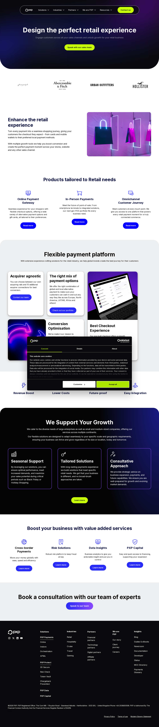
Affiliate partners (91, 658)
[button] (44, 10)
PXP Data (44, 690)
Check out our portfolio (62, 310)
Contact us (126, 10)
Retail (69, 637)
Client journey (116, 645)
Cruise (70, 646)
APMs (43, 656)
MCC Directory (140, 665)
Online (43, 642)
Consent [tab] (44, 349)
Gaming (70, 655)
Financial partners (91, 638)
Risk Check (45, 672)
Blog (136, 637)
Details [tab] (79, 349)
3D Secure (45, 667)
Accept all (113, 384)
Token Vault (45, 676)
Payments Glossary (138, 670)
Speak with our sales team (80, 47)
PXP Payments (46, 637)
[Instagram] (9, 637)
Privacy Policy (109, 716)
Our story (117, 640)
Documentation (141, 651)
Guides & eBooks (141, 642)
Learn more (79, 500)
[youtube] (21, 637)
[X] (13, 637)
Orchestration (46, 651)
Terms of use (123, 716)
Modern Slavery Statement (141, 716)
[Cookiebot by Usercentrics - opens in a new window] (119, 341)
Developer (138, 655)
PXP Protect (45, 662)
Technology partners (92, 646)
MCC (9, 711)
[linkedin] (17, 637)
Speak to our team (79, 606)
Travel (70, 651)
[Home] (29, 10)
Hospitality (71, 642)
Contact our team (21, 297)
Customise (77, 384)
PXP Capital (45, 696)
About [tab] (114, 349)
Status (137, 660)
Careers (116, 652)
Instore (43, 647)
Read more (28, 225)
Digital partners (94, 652)
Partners (72, 10)
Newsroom (139, 646)
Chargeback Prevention (45, 682)
